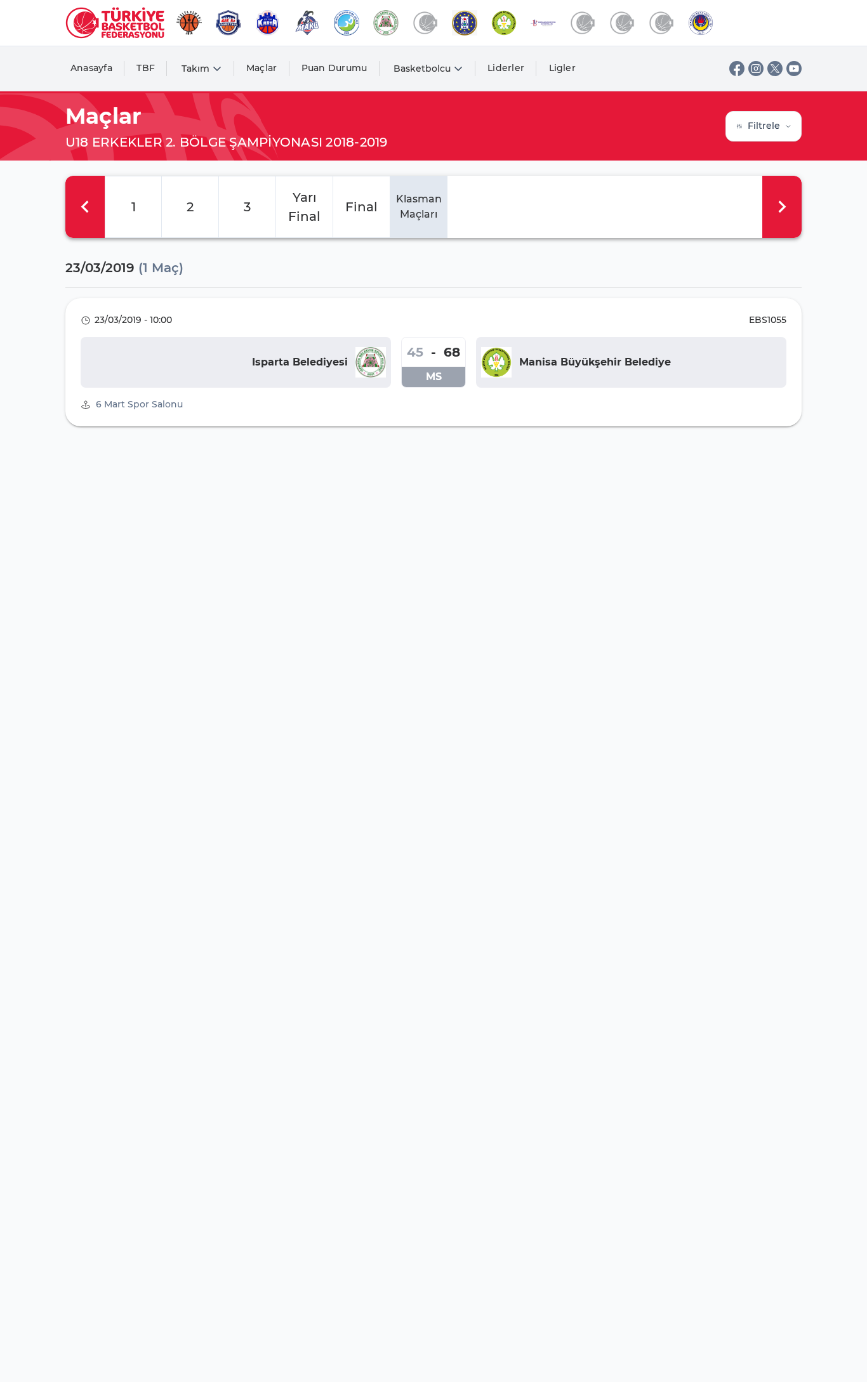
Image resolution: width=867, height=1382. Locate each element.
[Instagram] (756, 68)
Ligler (562, 68)
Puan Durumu (334, 68)
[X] (775, 68)
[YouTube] (794, 68)
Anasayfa (91, 68)
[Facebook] (737, 68)
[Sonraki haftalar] (782, 207)
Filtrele (764, 125)
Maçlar (261, 68)
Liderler (505, 68)
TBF (145, 68)
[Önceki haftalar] (85, 207)
